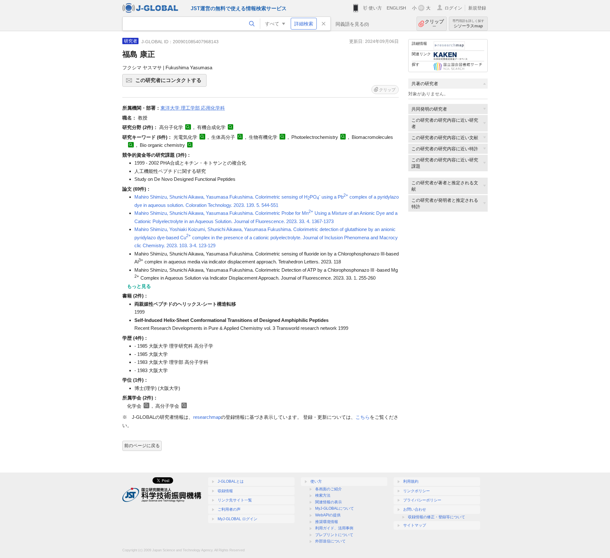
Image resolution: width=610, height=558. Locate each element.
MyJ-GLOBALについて (334, 508)
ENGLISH (396, 7)
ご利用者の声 (229, 509)
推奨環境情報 (326, 522)
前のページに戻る (142, 445)
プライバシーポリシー (422, 500)
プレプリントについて (334, 535)
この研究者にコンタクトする (171, 82)
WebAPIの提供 (328, 515)
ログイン (453, 7)
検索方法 (322, 495)
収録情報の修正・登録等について (436, 517)
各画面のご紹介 (328, 489)
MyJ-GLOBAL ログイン (237, 519)
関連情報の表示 (328, 502)
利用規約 (410, 481)
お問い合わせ (414, 509)
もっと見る (139, 286)
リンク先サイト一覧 (235, 500)
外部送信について (330, 541)
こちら (363, 417)
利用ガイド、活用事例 (334, 528)
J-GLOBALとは (231, 481)
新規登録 (477, 7)
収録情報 (225, 491)
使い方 (375, 7)
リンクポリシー (416, 491)
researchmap (207, 417)
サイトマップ (414, 525)
